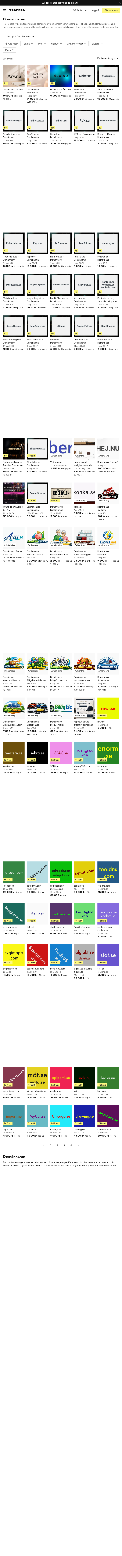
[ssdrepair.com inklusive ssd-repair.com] (61, 872)
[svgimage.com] (14, 955)
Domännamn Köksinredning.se (82, 553)
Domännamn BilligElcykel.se (57, 723)
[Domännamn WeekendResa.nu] (14, 663)
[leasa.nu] (108, 1078)
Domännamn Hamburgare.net (82, 679)
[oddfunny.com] (37, 872)
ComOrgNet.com (82, 927)
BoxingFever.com (35, 968)
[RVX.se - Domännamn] (84, 120)
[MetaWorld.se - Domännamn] (14, 284)
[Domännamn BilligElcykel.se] (61, 708)
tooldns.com (103, 885)
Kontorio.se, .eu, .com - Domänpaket (107, 300)
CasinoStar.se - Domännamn (34, 508)
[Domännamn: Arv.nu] (14, 76)
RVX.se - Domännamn (84, 134)
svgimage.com (10, 968)
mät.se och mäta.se (36, 1091)
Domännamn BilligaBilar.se (33, 723)
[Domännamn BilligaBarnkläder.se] (37, 663)
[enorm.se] (108, 753)
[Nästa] (77, 1145)
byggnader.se (10, 927)
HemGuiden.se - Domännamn (35, 341)
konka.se (78, 507)
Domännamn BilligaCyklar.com (58, 679)
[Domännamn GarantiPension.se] (61, 538)
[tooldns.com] (108, 872)
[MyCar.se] (37, 1116)
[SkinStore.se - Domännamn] (37, 120)
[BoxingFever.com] (37, 955)
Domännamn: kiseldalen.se (56, 508)
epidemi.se (55, 1091)
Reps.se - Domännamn (33, 258)
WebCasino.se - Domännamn (105, 91)
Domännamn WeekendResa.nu (11, 679)
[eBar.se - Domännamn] (61, 326)
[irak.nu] (84, 1078)
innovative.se (104, 1129)
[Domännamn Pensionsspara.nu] (37, 538)
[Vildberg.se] (61, 448)
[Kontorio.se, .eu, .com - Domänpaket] (108, 284)
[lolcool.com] (14, 872)
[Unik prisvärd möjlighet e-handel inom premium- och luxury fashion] (84, 448)
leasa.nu (101, 1091)
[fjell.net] (37, 914)
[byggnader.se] (14, 914)
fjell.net (30, 927)
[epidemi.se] (61, 1078)
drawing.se (79, 1129)
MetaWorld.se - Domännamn (10, 300)
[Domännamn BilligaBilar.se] (37, 708)
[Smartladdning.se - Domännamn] (14, 120)
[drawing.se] (84, 1116)
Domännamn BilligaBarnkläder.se (36, 679)
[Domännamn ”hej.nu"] (108, 448)
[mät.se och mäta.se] (37, 1078)
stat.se (100, 968)
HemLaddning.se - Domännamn (12, 341)
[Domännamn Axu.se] (14, 538)
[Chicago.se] (61, 1116)
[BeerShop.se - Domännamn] (108, 326)
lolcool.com (8, 885)
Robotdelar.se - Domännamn (11, 258)
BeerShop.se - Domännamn (104, 341)
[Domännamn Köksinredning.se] (84, 538)
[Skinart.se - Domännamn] (61, 120)
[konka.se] (84, 493)
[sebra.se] (37, 753)
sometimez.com (11, 1091)
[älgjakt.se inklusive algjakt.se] (84, 955)
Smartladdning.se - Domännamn (12, 136)
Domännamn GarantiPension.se (59, 553)
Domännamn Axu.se (12, 551)
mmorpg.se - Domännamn (103, 258)
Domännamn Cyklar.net (103, 508)
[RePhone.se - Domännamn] (61, 243)
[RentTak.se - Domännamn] (84, 243)
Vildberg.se (56, 462)
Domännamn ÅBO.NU (60, 89)
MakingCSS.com (82, 766)
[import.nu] (14, 1116)
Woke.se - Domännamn (80, 91)
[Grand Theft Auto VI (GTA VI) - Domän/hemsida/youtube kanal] (14, 493)
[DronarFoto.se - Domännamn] (84, 326)
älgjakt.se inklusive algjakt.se (83, 970)
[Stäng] (119, 2)
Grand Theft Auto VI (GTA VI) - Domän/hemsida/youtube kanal (14, 508)
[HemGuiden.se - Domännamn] (37, 326)
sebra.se (31, 766)
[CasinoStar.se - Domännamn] (37, 493)
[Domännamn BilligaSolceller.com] (14, 708)
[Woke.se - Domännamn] (84, 76)
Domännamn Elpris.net (103, 553)
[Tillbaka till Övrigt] (4, 36)
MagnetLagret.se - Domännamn (36, 300)
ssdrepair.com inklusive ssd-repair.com (57, 887)
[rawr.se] (108, 708)
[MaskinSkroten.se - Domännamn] (61, 284)
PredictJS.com (57, 968)
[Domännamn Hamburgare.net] (84, 663)
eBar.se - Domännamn (56, 341)
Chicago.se (55, 1129)
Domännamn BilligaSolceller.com (12, 723)
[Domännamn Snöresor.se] (108, 663)
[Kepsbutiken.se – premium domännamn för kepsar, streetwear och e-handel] (84, 708)
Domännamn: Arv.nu (13, 89)
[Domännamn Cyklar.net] (108, 493)
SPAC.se (54, 766)
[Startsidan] (17, 10)
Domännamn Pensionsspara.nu (35, 553)
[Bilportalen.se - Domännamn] (37, 448)
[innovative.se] (108, 1116)
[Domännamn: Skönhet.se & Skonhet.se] (37, 76)
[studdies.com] (61, 914)
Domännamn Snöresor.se (103, 679)
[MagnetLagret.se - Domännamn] (37, 284)
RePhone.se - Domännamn (57, 258)
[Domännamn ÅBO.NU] (61, 76)
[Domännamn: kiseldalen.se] (61, 493)
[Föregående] (44, 1145)
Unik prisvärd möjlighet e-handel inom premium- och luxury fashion (83, 464)
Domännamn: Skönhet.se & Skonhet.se (33, 91)
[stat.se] (108, 955)
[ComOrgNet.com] (84, 914)
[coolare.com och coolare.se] (108, 914)
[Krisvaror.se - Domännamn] (84, 284)
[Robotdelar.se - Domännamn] (14, 243)
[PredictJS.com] (61, 955)
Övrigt (10, 36)
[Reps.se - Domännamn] (37, 243)
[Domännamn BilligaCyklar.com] (61, 663)
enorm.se (102, 766)
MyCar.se (31, 1129)
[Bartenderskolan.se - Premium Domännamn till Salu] (14, 448)
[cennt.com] (84, 872)
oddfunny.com (34, 885)
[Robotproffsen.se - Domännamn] (108, 120)
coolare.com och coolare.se (105, 929)
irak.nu (77, 1091)
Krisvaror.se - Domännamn (80, 300)
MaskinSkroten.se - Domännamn (59, 300)
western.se (8, 766)
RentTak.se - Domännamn (80, 258)
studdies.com (57, 927)
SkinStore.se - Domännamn (34, 136)
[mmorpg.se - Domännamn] (108, 243)
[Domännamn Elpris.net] (108, 538)
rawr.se (101, 721)
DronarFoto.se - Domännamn (82, 341)
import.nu (7, 1129)
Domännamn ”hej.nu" (107, 462)
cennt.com (79, 885)
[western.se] (14, 753)
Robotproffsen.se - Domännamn (107, 136)
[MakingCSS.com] (84, 753)
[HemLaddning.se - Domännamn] (14, 326)
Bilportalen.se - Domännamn (34, 464)
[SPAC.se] (61, 753)
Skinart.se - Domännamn (56, 136)
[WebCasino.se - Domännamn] (108, 76)
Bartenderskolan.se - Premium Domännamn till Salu (13, 464)
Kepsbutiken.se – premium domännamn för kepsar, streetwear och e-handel (84, 723)
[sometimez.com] (14, 1078)
